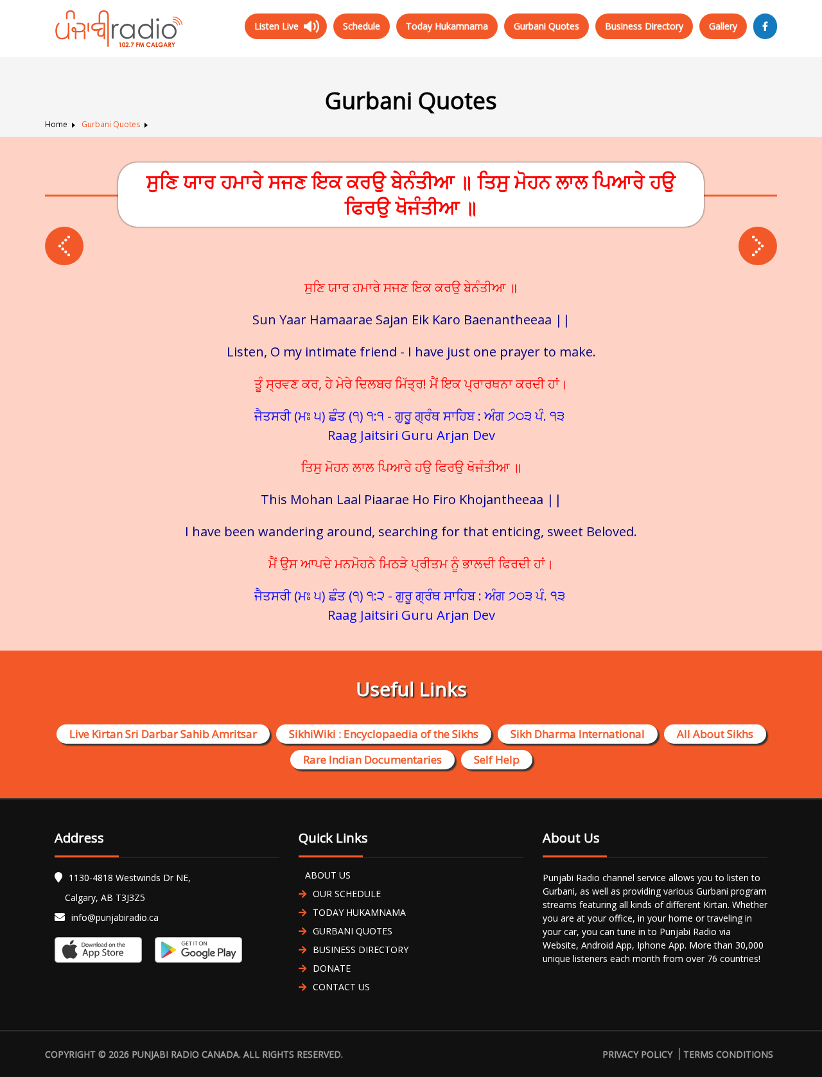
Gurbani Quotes (546, 26)
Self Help (497, 759)
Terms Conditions (728, 1054)
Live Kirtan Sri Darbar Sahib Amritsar (163, 733)
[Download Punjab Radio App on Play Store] (195, 950)
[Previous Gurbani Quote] (758, 246)
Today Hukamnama (447, 26)
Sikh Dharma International (578, 733)
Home (56, 124)
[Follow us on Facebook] (765, 26)
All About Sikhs (715, 733)
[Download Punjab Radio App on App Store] (101, 950)
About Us (328, 875)
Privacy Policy (637, 1054)
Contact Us (341, 987)
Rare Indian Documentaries (372, 759)
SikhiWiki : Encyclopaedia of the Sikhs (383, 733)
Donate (332, 968)
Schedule (361, 26)
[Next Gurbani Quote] (64, 246)
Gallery (723, 26)
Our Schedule (347, 894)
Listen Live (276, 26)
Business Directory (644, 26)
